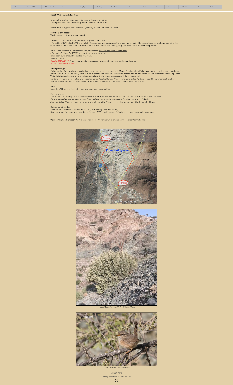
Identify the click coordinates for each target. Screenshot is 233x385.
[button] (50, 7)
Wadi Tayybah (56, 119)
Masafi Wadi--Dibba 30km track (113, 50)
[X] (116, 380)
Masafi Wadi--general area (88, 40)
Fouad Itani (130, 307)
